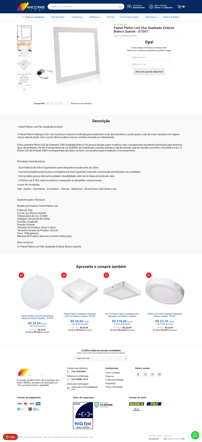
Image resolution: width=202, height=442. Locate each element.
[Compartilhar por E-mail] (60, 103)
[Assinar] (125, 358)
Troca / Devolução (114, 387)
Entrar (157, 8)
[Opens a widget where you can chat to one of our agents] (10, 437)
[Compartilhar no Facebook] (48, 103)
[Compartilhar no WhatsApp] (52, 103)
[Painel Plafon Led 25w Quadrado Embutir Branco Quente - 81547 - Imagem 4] (24, 80)
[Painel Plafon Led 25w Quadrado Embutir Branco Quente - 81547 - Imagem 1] (24, 33)
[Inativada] (83, 415)
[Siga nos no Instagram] (159, 374)
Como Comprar (112, 372)
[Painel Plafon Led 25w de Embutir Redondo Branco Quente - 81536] (37, 303)
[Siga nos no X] (145, 374)
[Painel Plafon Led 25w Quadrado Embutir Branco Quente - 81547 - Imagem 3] (24, 64)
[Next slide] (24, 89)
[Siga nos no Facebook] (138, 374)
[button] (24, 33)
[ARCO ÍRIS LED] (31, 7)
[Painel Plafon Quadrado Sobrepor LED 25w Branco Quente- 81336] (80, 303)
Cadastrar (168, 8)
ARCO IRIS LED (120, 25)
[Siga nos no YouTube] (152, 374)
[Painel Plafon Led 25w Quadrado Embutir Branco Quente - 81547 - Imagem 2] (24, 48)
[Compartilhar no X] (56, 103)
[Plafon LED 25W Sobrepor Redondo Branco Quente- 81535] (165, 303)
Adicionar (42, 318)
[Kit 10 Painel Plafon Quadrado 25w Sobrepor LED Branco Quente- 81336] (122, 303)
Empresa (109, 376)
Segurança (110, 383)
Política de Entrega (114, 380)
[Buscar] (120, 7)
